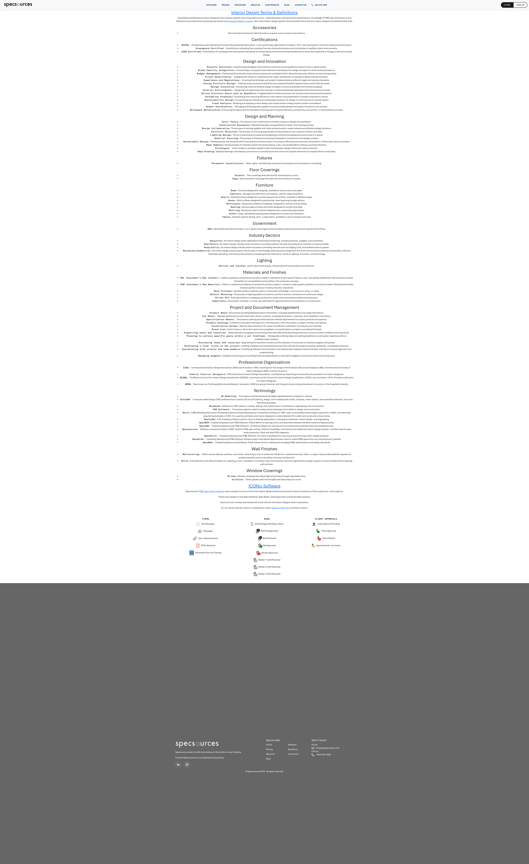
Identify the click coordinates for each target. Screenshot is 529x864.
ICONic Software (264, 486)
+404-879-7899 (323, 754)
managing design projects (240, 21)
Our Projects (272, 5)
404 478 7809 (321, 5)
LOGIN (507, 5)
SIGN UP (520, 5)
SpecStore (240, 5)
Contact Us (301, 5)
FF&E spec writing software (211, 491)
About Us (255, 5)
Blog (287, 5)
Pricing (226, 5)
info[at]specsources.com (327, 748)
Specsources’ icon (280, 508)
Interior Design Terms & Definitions (264, 12)
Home (269, 744)
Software (211, 5)
